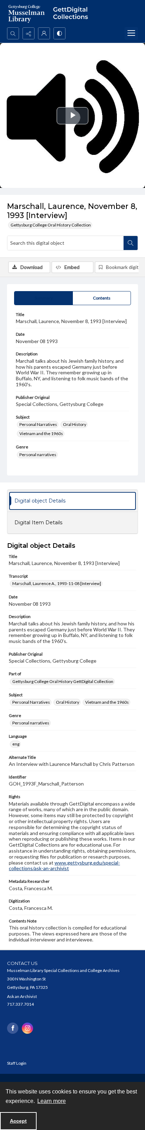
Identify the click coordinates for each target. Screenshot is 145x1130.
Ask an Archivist (22, 996)
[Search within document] (131, 243)
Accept (18, 1121)
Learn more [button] (51, 1101)
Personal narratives (37, 454)
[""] (72, 14)
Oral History (74, 424)
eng (15, 744)
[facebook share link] (12, 1028)
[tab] (43, 298)
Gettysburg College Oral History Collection (51, 225)
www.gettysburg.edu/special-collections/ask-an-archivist (64, 866)
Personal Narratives (38, 424)
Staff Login (16, 1063)
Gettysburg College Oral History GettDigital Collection (62, 681)
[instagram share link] (27, 1028)
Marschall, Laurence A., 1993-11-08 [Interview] (56, 583)
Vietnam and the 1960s (41, 433)
